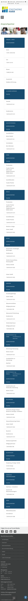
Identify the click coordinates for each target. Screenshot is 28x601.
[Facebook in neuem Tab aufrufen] (2, 531)
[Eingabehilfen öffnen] (25, 597)
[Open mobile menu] (2, 17)
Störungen (5, 1)
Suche (18, 3)
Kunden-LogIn (12, 1)
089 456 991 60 (20, 1)
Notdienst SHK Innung (11, 589)
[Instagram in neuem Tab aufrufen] (6, 531)
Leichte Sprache (10, 3)
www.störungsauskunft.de (6, 594)
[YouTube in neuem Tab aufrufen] (11, 531)
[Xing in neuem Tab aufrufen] (15, 531)
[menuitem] (12, 539)
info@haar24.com (6, 579)
